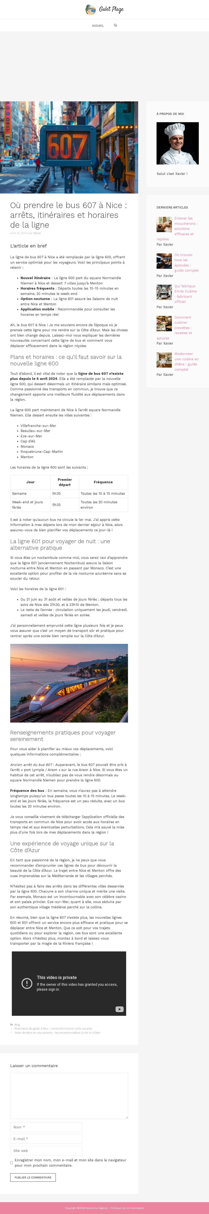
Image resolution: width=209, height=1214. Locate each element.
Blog (17, 1024)
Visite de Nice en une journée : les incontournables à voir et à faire (57, 1032)
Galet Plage (111, 9)
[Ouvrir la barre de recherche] (115, 25)
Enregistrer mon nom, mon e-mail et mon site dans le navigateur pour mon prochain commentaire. (70, 1162)
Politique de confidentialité (127, 1208)
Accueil (98, 25)
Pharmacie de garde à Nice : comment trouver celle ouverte (53, 1028)
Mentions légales (96, 1208)
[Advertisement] (104, 62)
